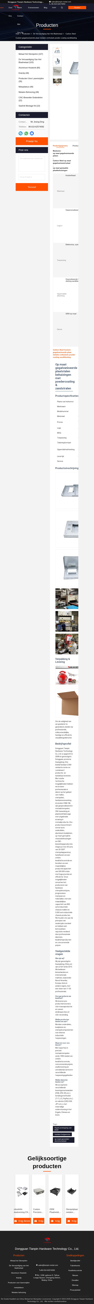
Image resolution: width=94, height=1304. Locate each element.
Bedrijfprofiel (75, 1261)
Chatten (77, 8)
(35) (31, 79)
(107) (31, 54)
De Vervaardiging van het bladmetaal (47, 34)
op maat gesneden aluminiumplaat (62, 1140)
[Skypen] (20, 133)
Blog (45, 8)
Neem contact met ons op (20, 9)
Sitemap (75, 1285)
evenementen (33, 8)
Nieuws (75, 1275)
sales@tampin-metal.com (61, 2)
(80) (29, 68)
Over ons (10, 9)
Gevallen (75, 1280)
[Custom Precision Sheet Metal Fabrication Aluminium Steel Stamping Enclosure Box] (38, 1191)
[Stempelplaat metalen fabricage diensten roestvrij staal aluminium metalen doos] (72, 1191)
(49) (24, 73)
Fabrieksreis (75, 1266)
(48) (29, 92)
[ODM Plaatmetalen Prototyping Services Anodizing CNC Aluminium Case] (55, 1191)
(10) (29, 106)
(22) (31, 99)
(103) (30, 60)
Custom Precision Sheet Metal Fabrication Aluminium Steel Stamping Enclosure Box (38, 1211)
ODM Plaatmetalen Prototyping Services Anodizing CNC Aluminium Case (55, 1211)
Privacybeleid (75, 1290)
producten (26, 34)
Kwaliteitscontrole (75, 1270)
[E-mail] (31, 133)
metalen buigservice (62, 1134)
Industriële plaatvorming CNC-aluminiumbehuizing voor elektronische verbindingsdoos (22, 1211)
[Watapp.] (26, 133)
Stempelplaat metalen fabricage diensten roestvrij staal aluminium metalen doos (72, 1211)
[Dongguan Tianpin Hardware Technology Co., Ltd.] (15, 8)
